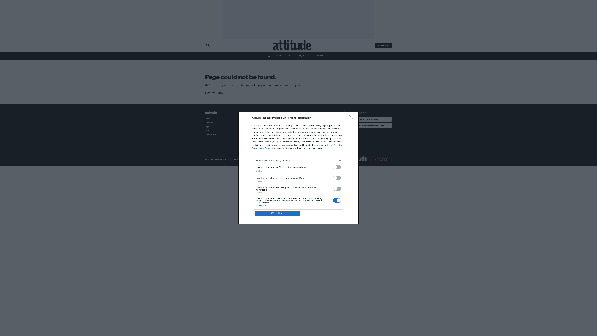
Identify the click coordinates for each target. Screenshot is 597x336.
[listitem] (298, 160)
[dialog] (298, 168)
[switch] (337, 167)
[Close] (352, 118)
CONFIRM (277, 213)
